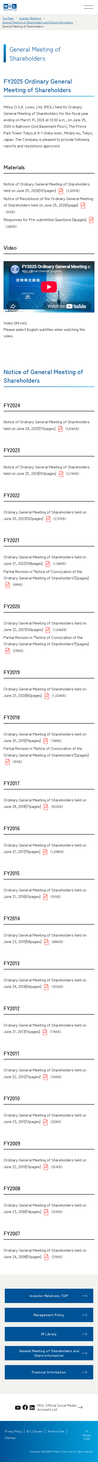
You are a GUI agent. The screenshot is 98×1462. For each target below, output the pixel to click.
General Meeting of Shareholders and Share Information (38, 22)
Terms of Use (56, 1431)
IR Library (49, 1333)
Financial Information (49, 1372)
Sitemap (10, 1438)
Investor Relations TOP (49, 1295)
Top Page (8, 18)
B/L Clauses (35, 1431)
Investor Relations (30, 18)
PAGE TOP (87, 1437)
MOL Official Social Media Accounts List (56, 1407)
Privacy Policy (13, 1431)
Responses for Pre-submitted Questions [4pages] (45, 219)
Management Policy (49, 1314)
